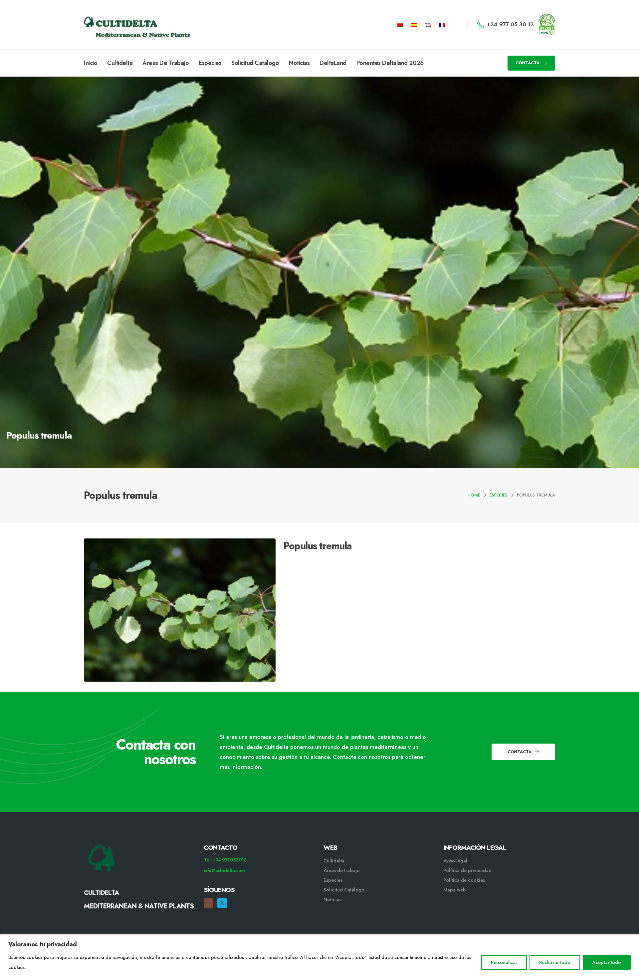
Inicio (90, 63)
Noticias (299, 63)
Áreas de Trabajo (165, 63)
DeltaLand (333, 63)
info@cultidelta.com (224, 870)
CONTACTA (528, 63)
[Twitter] (222, 903)
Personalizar (504, 962)
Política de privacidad (467, 870)
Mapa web (454, 889)
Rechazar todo (554, 962)
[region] (319, 956)
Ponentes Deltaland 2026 (390, 63)
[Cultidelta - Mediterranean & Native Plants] (117, 24)
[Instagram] (208, 903)
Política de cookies (464, 880)
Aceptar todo (606, 962)
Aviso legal (455, 860)
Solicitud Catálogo (255, 63)
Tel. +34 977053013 (225, 859)
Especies (210, 63)
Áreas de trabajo (341, 870)
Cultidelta (119, 63)
